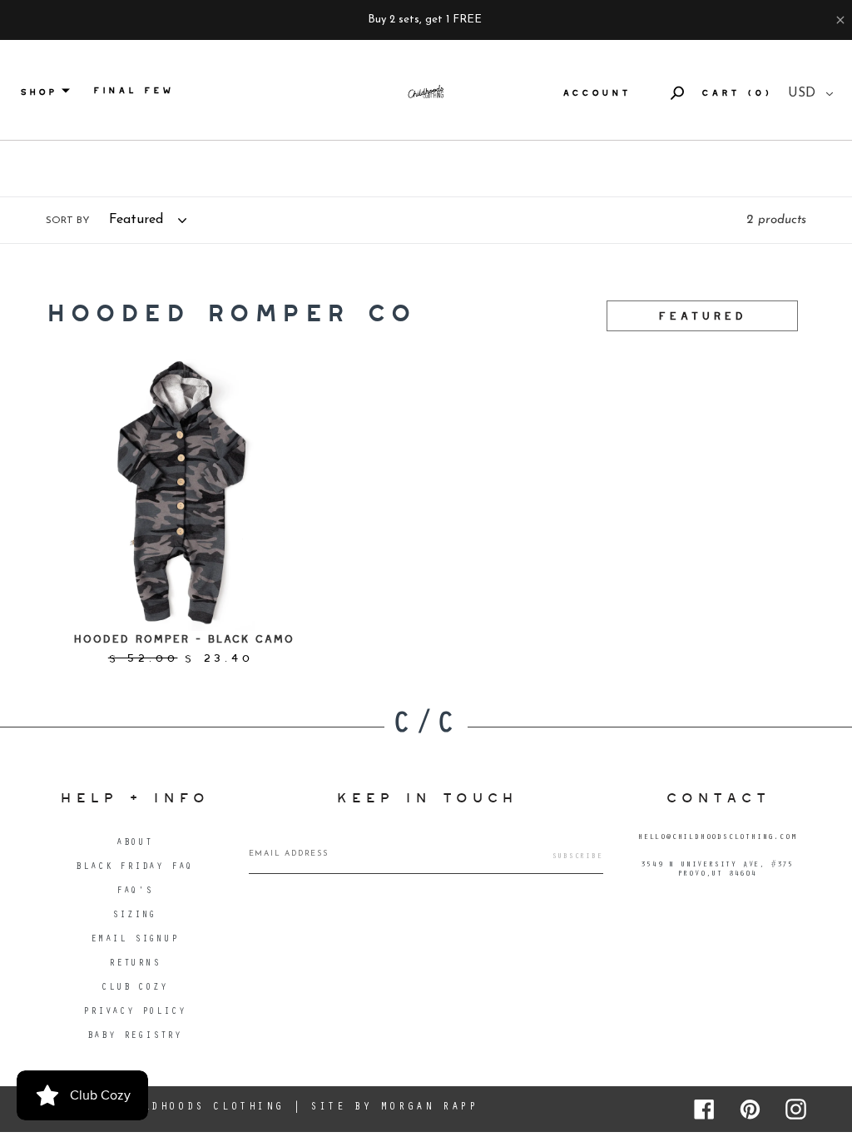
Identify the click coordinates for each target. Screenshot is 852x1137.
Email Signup (135, 940)
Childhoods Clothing (200, 1107)
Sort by (68, 221)
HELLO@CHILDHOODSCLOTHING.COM (717, 838)
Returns (135, 964)
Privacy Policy (134, 1012)
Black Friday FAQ (134, 867)
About (134, 843)
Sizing (134, 916)
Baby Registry (134, 1036)
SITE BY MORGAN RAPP (394, 1107)
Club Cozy (134, 988)
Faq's (134, 891)
